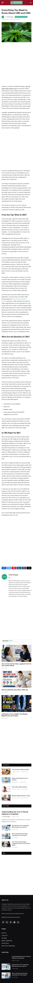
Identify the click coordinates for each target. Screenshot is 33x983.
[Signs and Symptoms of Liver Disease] (6, 780)
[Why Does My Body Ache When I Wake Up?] (16, 679)
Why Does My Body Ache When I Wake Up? (15, 690)
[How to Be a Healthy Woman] (6, 789)
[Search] (30, 2)
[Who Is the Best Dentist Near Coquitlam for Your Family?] (6, 836)
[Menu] (3, 2)
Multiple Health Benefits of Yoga (21, 795)
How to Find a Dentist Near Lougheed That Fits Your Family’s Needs (21, 843)
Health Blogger (10, 16)
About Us (4, 933)
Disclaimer (4, 938)
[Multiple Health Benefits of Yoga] (6, 798)
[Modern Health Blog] (16, 2)
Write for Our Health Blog (8, 945)
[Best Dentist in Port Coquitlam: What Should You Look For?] (6, 828)
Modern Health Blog (7, 940)
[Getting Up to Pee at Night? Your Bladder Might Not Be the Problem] (16, 703)
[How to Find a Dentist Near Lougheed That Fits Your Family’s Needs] (16, 653)
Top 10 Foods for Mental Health (20, 769)
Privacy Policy (5, 943)
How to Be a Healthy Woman (19, 787)
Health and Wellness (21, 16)
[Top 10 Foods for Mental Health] (6, 772)
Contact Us (5, 935)
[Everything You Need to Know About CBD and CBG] (16, 41)
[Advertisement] (16, 64)
